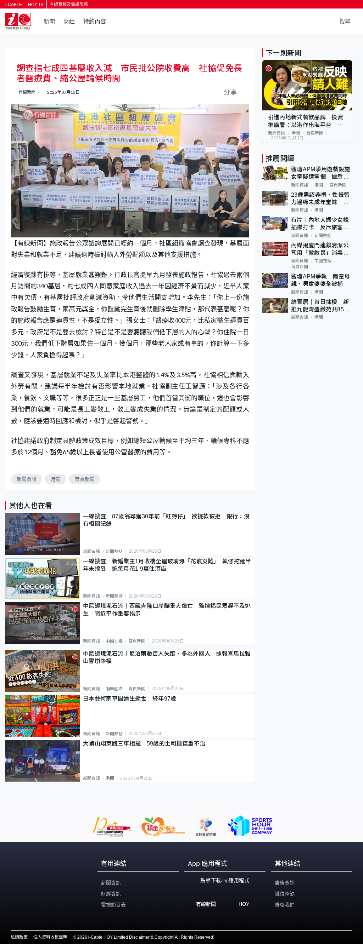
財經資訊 (111, 894)
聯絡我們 (285, 905)
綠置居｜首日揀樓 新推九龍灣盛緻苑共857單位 (320, 306)
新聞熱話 (114, 551)
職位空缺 (285, 894)
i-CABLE (13, 4)
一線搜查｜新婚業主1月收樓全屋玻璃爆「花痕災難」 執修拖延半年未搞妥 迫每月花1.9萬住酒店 (167, 565)
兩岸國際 (114, 688)
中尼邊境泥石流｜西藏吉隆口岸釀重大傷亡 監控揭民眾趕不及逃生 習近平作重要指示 (167, 609)
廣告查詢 (285, 883)
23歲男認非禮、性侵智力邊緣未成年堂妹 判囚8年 (320, 199)
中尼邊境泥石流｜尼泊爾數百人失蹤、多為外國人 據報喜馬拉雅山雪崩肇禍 (167, 657)
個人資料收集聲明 (50, 937)
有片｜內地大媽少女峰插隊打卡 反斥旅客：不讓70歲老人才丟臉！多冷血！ (320, 224)
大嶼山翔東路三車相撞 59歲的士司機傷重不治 (144, 744)
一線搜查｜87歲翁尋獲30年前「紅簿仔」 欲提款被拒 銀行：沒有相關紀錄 (166, 520)
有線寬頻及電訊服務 (69, 4)
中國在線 (114, 641)
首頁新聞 (85, 479)
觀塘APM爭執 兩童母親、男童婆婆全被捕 (320, 280)
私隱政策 (19, 937)
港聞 (56, 479)
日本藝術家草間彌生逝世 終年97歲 (129, 699)
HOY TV (36, 4)
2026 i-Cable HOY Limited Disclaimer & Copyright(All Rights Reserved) (145, 937)
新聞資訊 (27, 479)
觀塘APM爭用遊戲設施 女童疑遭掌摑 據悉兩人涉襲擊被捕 (321, 173)
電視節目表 (113, 905)
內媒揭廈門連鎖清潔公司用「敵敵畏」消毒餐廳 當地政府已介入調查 (320, 249)
